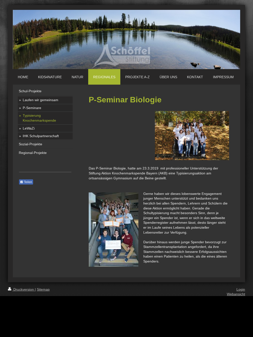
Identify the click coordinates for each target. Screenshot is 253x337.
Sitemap (43, 289)
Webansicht (236, 294)
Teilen (27, 182)
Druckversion (23, 289)
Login (240, 289)
